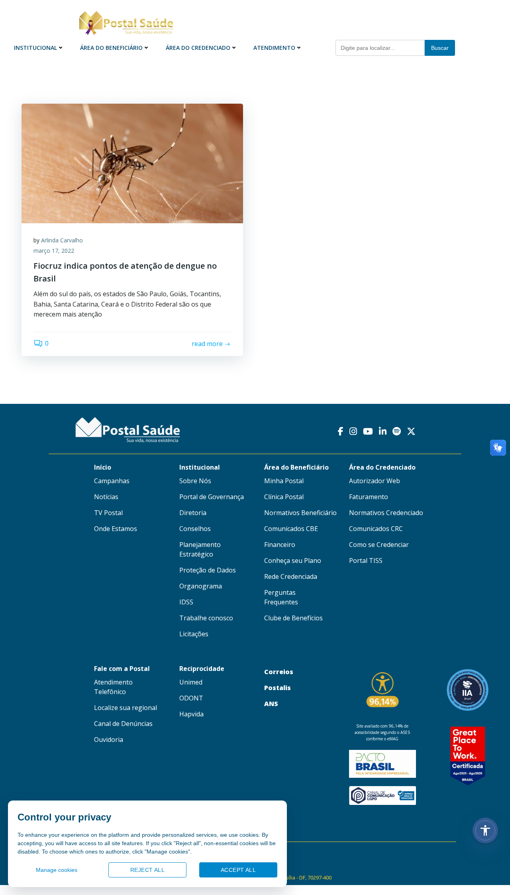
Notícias (106, 496)
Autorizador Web (374, 480)
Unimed (190, 682)
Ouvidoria (108, 739)
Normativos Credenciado (386, 512)
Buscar (440, 48)
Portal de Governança (211, 496)
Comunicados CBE (291, 528)
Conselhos (195, 528)
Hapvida (191, 714)
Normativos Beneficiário (300, 512)
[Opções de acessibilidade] (485, 830)
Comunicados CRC (376, 528)
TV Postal (108, 512)
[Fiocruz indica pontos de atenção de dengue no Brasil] (132, 162)
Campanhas (111, 480)
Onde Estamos (115, 528)
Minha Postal (284, 480)
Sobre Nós (195, 480)
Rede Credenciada (290, 576)
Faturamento (368, 496)
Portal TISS (365, 560)
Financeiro (279, 544)
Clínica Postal (284, 496)
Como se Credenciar (379, 544)
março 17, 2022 (53, 250)
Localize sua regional (125, 707)
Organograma (200, 586)
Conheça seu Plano (292, 560)
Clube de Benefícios (293, 618)
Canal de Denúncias (123, 723)
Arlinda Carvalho (62, 240)
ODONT (191, 698)
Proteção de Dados (207, 570)
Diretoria (192, 512)
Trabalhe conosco (206, 618)
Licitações (193, 633)
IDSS (186, 602)
